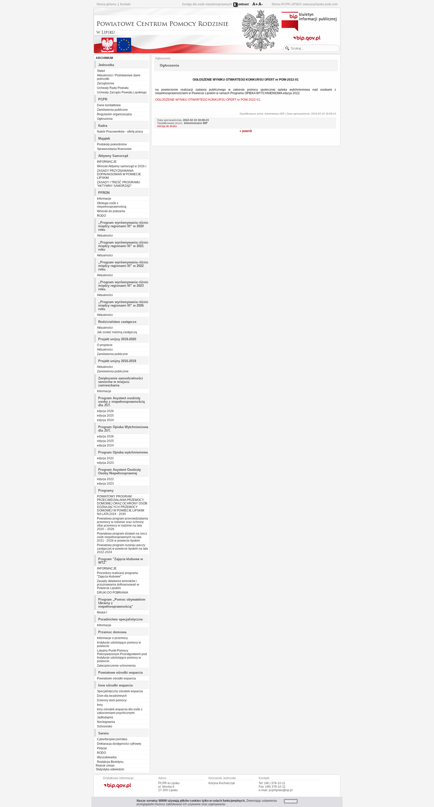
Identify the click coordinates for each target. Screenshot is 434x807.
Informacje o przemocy (112, 638)
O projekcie (105, 345)
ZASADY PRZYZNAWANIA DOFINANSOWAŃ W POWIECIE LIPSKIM (119, 174)
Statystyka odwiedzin (110, 769)
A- (260, 4)
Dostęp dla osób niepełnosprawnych (207, 4)
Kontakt (125, 4)
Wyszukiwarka (107, 757)
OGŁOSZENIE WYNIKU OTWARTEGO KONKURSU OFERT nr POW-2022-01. (208, 99)
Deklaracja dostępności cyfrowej (119, 743)
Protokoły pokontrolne (112, 144)
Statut (101, 71)
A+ (255, 4)
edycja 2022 (105, 458)
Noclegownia (106, 722)
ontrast (243, 4)
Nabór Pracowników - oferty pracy (120, 131)
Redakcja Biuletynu (110, 762)
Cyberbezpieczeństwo (112, 739)
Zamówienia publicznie (113, 371)
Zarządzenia (105, 83)
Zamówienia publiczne (112, 109)
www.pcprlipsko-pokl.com (320, 4)
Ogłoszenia (105, 119)
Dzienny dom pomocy (112, 700)
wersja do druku (167, 126)
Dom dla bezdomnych (112, 696)
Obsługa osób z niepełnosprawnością (111, 204)
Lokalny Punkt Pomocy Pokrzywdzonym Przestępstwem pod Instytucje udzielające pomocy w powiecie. (122, 656)
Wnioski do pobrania (111, 211)
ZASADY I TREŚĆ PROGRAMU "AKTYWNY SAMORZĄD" (118, 184)
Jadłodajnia (105, 717)
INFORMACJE (107, 161)
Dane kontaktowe (109, 105)
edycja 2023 (105, 463)
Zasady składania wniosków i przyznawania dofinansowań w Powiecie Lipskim (118, 584)
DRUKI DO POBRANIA (112, 592)
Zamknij (291, 801)
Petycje (102, 748)
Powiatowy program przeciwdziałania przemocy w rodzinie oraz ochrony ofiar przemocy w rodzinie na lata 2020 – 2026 (122, 524)
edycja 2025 (105, 415)
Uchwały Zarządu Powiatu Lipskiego (122, 92)
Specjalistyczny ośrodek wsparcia (120, 691)
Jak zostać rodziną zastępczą (117, 332)
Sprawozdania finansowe (114, 149)
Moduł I (102, 612)
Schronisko (104, 726)
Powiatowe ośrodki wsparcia (116, 678)
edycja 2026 (105, 411)
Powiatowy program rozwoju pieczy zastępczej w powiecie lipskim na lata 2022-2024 (122, 548)
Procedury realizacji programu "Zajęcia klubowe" (117, 574)
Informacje (104, 198)
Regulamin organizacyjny (114, 114)
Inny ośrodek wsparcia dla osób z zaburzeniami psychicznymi (119, 711)
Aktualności (105, 235)
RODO (101, 215)
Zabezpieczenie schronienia (116, 665)
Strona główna (106, 4)
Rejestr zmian (105, 765)
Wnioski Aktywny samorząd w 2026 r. (122, 166)
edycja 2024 (105, 420)
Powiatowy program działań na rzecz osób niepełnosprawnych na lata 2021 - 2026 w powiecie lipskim (122, 537)
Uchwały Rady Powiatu (113, 88)
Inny (100, 705)
